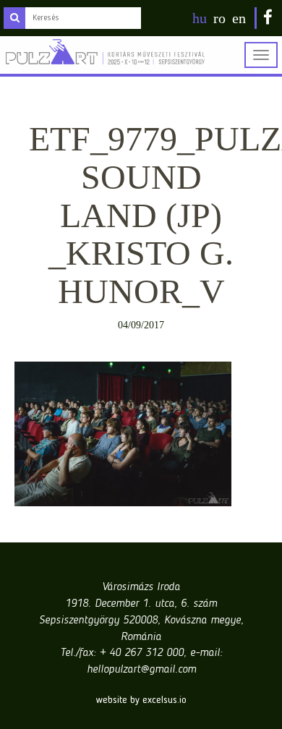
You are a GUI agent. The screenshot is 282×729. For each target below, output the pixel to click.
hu (199, 18)
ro (219, 18)
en (239, 18)
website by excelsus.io (141, 700)
